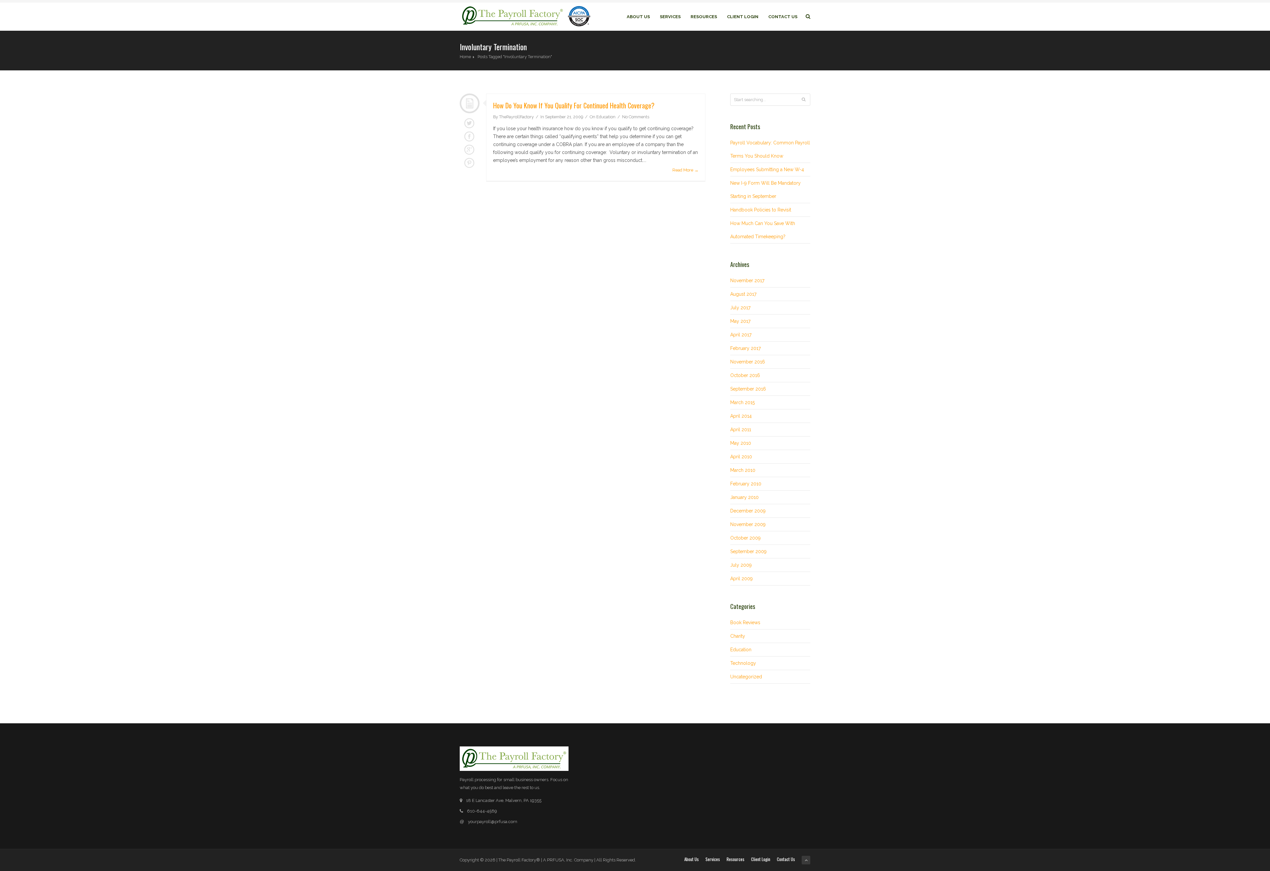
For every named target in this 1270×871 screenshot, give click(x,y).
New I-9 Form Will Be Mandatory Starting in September (765, 189)
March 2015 (742, 402)
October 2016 (745, 375)
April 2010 (741, 456)
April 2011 (740, 429)
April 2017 (740, 334)
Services (670, 16)
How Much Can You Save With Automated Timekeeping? (762, 230)
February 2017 (745, 348)
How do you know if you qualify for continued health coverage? (574, 105)
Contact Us (782, 16)
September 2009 (748, 551)
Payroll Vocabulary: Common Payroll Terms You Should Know (770, 149)
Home (465, 56)
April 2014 (741, 416)
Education (605, 116)
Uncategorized (746, 676)
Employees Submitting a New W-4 (767, 169)
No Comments (635, 116)
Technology (743, 663)
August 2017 (743, 294)
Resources (704, 16)
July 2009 (741, 565)
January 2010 (744, 497)
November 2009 (748, 524)
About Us (638, 16)
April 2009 (741, 578)
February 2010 (745, 483)
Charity (737, 636)
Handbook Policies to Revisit (760, 209)
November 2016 (747, 361)
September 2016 (748, 389)
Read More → (685, 170)
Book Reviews (745, 622)
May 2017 (740, 321)
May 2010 (740, 443)
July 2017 (740, 307)
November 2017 (747, 280)
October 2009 (745, 538)
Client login (742, 16)
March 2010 (742, 470)
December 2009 (748, 510)
